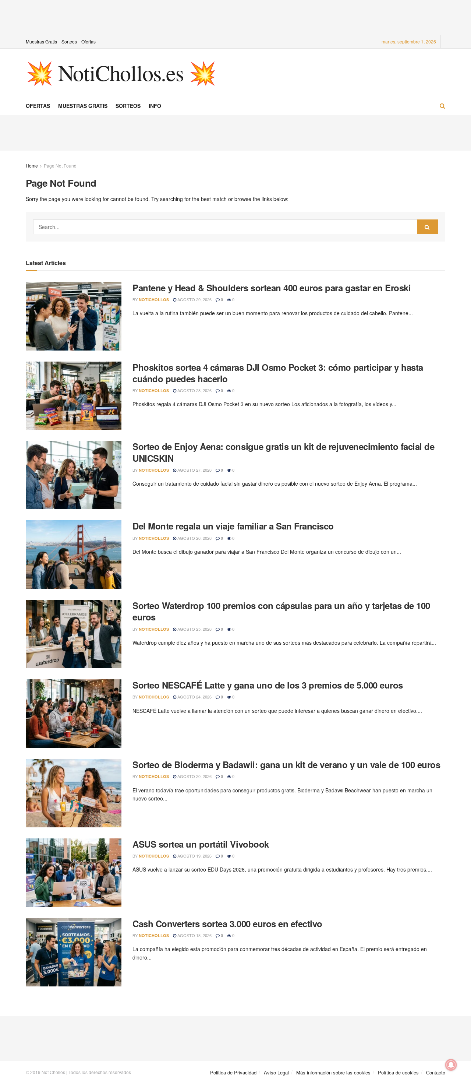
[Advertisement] (235, 16)
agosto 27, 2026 (194, 470)
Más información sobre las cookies (333, 1072)
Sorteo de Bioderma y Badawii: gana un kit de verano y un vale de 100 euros (286, 764)
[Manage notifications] (451, 1065)
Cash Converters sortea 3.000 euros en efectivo (227, 923)
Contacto (435, 1072)
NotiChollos (154, 299)
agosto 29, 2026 (194, 299)
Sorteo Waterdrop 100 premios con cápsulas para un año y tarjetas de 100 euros (281, 611)
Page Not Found (60, 165)
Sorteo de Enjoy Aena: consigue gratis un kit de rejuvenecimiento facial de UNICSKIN (283, 452)
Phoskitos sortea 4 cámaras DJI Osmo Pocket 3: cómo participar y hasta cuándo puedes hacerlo (277, 373)
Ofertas (88, 41)
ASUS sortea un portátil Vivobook (200, 844)
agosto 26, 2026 (194, 538)
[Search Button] (427, 226)
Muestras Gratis (41, 41)
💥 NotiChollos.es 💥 (121, 72)
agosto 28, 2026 (194, 390)
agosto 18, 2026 (194, 935)
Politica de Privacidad (233, 1072)
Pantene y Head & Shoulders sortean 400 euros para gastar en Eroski (271, 287)
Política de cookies (398, 1072)
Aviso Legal (276, 1072)
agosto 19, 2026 (194, 856)
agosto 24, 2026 (194, 697)
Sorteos (69, 41)
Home (32, 165)
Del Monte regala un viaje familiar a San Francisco (233, 526)
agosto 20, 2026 (194, 776)
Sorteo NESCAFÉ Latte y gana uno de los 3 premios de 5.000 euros (267, 685)
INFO (155, 105)
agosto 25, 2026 (194, 629)
